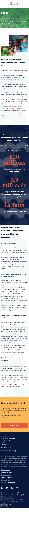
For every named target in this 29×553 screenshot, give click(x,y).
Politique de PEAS (5, 480)
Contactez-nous (5, 470)
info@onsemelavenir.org (8, 451)
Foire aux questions (6, 475)
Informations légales (6, 477)
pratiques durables (15, 108)
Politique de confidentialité (8, 482)
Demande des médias (6, 472)
